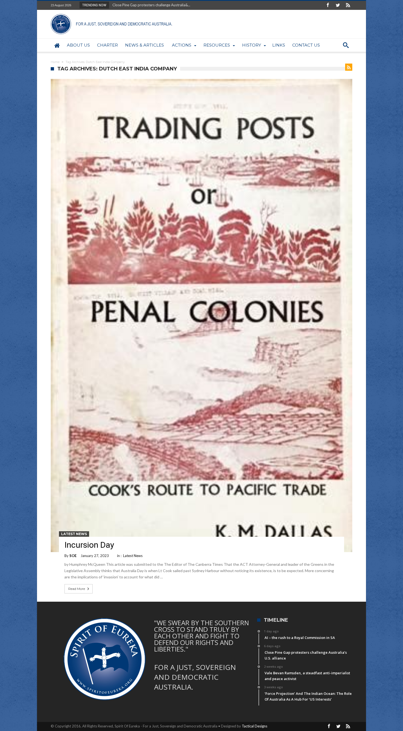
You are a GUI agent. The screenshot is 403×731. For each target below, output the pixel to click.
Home (55, 62)
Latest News (74, 534)
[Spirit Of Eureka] (112, 14)
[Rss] (348, 5)
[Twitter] (337, 5)
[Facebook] (327, 5)
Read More (76, 589)
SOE (72, 555)
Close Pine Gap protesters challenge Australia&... (150, 5)
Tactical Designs (254, 726)
